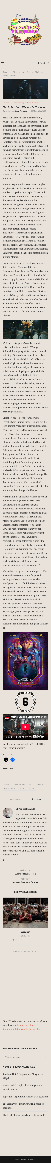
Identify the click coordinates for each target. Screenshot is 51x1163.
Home (5, 72)
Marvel (40, 784)
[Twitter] (41, 63)
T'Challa (23, 789)
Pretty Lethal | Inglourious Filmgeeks (21, 1085)
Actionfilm (26, 72)
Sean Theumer (21, 111)
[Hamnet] (25, 913)
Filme (15, 72)
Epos (31, 784)
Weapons (43, 1096)
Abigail (6, 1078)
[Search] (48, 63)
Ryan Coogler (9, 789)
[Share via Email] (40, 799)
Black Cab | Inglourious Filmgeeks (19, 1114)
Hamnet (25, 932)
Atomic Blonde (10, 1089)
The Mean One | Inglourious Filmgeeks (22, 1103)
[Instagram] (44, 63)
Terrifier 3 (8, 1107)
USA (32, 789)
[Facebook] (38, 63)
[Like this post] (29, 799)
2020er (6, 784)
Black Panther (19, 784)
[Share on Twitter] (35, 799)
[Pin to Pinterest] (37, 799)
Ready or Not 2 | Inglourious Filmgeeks (22, 1074)
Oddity (42, 1114)
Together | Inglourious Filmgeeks (19, 1096)
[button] (5, 919)
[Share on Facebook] (32, 799)
